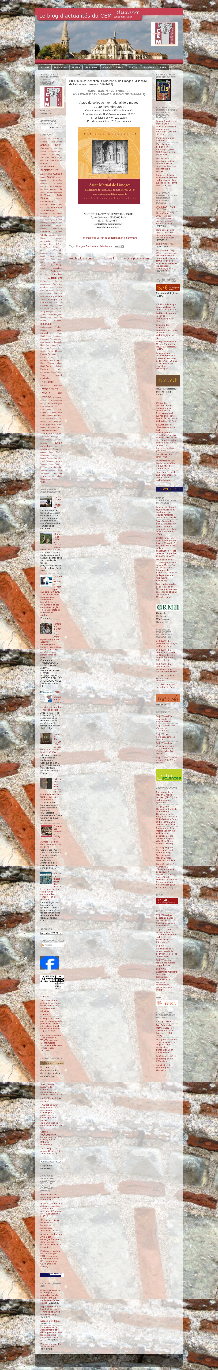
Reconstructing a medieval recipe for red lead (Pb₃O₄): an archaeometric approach (166, 797)
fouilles (56, 278)
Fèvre (42, 271)
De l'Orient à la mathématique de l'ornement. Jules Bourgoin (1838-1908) (165, 1030)
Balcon (43, 180)
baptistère (57, 180)
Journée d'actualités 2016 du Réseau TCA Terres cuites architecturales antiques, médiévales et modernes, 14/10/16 (51, 1043)
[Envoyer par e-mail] (116, 246)
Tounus (51, 464)
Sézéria (59, 452)
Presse (76, 67)
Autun (42, 177)
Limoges (80, 246)
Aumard (57, 173)
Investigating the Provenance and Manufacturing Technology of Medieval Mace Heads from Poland (166, 854)
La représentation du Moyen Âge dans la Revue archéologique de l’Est (167, 345)
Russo (43, 404)
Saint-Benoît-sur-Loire (48, 407)
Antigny (59, 155)
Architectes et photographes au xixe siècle (164, 1067)
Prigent (58, 375)
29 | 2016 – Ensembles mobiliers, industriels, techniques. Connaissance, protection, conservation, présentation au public (167, 979)
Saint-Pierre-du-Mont (49, 431)
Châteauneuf (57, 229)
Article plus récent (81, 258)
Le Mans (44, 309)
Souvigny (54, 458)
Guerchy (58, 290)
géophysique (45, 284)
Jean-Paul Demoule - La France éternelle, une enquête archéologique (166, 476)
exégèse (43, 268)
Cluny (43, 234)
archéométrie (47, 166)
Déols (48, 247)
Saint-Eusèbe (45, 410)
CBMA (59, 220)
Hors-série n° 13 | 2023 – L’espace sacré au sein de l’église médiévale (165, 234)
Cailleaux (58, 199)
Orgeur (50, 351)
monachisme (46, 333)
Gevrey (59, 287)
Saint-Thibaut (45, 440)
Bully (59, 195)
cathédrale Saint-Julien (51, 214)
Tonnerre (43, 464)
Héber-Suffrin (45, 294)
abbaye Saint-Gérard (51, 142)
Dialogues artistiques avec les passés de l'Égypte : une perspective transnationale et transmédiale (166, 1046)
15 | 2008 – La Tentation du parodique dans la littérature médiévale (166, 668)
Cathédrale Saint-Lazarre (51, 217)
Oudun (58, 351)
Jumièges (52, 299)
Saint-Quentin (47, 433)
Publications (60, 67)
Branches (44, 192)
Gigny (42, 290)
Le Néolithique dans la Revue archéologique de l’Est (166, 317)
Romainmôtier (56, 401)
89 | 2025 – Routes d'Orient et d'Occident (165, 728)
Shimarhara (44, 455)
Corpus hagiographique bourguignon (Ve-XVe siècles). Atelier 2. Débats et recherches (51, 1138)
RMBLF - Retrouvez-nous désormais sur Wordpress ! (50, 1197)
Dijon (55, 247)
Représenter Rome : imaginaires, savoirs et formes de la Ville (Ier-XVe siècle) (50, 1311)
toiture (59, 461)
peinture (44, 360)
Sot (48, 458)
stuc (60, 458)
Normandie (57, 342)
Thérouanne (50, 461)
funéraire (44, 281)
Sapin (58, 442)
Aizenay (43, 155)
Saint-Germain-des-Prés (50, 416)
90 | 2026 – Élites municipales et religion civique (165, 719)
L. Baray (44, 996)
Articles (48, 945)
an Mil (51, 155)
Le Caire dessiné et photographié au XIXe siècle (166, 1058)
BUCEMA (45, 195)
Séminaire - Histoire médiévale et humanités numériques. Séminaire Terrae (50, 1225)
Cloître (59, 232)
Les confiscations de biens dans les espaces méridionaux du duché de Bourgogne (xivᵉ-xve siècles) (167, 127)
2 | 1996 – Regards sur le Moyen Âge (166, 685)
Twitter (163, 67)
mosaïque (44, 339)
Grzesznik (50, 290)
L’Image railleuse (164, 1021)
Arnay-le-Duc (46, 174)
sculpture (45, 449)
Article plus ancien (136, 258)
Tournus (43, 470)
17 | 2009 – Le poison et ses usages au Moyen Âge (166, 643)
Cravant (59, 241)
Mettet (59, 330)
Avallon (59, 177)
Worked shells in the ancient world (50, 1345)
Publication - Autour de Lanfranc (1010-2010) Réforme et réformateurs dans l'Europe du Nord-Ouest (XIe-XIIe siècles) (50, 1259)
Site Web (133, 67)
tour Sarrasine (55, 467)
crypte (43, 244)
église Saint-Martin (54, 262)
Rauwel (43, 385)
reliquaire (58, 385)
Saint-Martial (105, 246)
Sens (51, 452)
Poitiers (59, 366)
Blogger (114, 1362)
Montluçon (58, 336)
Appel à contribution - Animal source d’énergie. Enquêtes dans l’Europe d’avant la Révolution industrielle (51, 1240)
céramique (44, 223)
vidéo (43, 476)
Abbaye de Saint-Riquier (51, 139)
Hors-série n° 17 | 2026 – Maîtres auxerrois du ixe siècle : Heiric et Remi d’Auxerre (165, 218)
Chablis (59, 223)
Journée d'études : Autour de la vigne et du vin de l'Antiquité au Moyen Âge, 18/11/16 (50, 1005)
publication (45, 378)
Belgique (53, 186)
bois (60, 189)
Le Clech (58, 306)
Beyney (52, 189)
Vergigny (52, 470)
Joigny (42, 300)
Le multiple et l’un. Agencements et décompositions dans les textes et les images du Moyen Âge (51, 1333)
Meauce (43, 330)
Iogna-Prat (56, 296)
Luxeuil (50, 315)
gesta (52, 287)
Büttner (44, 198)
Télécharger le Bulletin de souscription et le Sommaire (109, 238)
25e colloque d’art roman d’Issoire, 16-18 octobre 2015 (50, 1151)
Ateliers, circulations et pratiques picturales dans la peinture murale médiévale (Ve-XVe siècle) (50, 1296)
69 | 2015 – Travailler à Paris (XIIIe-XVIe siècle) (166, 760)
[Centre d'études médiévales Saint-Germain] (49, 969)
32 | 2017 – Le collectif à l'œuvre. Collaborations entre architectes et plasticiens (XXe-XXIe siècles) (166, 936)
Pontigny (44, 369)
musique (49, 342)
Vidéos (106, 67)
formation (57, 274)
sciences (58, 446)
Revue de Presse (51, 395)
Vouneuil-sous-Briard (48, 479)
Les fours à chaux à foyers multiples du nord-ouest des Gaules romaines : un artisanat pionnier (166, 512)
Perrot (52, 360)
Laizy (51, 306)
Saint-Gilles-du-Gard (48, 419)
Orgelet (43, 351)
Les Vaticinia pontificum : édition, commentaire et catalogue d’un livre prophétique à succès (166, 165)
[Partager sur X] (119, 246)
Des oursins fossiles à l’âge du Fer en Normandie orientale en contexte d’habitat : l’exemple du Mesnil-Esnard (166, 590)
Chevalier (45, 231)
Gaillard (58, 281)
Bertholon (44, 189)
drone (42, 250)
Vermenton (44, 473)
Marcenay (58, 321)
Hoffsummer (45, 297)
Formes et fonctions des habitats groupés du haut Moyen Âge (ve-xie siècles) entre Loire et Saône (166, 180)
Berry (59, 186)
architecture (49, 170)
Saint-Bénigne (55, 403)
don (60, 247)
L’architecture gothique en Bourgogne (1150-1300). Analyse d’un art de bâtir (166, 149)
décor (51, 244)
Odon (60, 348)
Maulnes (58, 327)
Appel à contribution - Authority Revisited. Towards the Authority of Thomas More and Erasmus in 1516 (51, 1210)
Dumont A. (45, 1014)
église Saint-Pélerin (51, 265)
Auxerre (50, 177)
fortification (45, 278)
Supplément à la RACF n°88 (164, 455)
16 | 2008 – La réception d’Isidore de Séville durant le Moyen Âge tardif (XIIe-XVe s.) (165, 655)
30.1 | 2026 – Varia (165, 207)
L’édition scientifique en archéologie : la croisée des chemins (166, 307)
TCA (42, 461)
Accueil (45, 67)
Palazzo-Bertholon (48, 354)
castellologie (46, 201)
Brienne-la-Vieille (55, 192)
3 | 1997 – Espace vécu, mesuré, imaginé (165, 678)
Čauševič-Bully (46, 220)
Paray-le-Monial (46, 357)
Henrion (57, 293)
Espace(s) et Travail (50, 1321)
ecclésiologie (56, 250)
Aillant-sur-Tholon (55, 151)
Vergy (59, 470)
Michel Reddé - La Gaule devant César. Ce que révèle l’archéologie (166, 465)
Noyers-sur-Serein (47, 348)
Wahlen (43, 482)
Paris (60, 357)
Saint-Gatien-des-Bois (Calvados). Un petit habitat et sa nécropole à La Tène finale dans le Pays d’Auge (166, 527)
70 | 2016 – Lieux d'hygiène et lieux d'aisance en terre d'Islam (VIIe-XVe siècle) (165, 748)
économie (44, 253)
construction (45, 241)
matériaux (46, 323)
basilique (43, 183)
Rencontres (91, 67)
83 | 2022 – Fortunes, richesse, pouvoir (166, 737)
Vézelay (58, 473)
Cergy (52, 223)
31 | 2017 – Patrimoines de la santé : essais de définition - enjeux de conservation (166, 951)
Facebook (149, 67)
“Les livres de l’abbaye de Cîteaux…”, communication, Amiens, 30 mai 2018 (51, 1089)
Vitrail (59, 476)
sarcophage (46, 446)
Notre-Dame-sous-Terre (50, 345)
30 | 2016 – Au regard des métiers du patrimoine (165, 962)
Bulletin (119, 67)
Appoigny (44, 157)
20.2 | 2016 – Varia (165, 244)
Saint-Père (50, 424)
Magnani (58, 315)
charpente (45, 225)
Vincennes (51, 476)
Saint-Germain (56, 413)
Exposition (57, 268)
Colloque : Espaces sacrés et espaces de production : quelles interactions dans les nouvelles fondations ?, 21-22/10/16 (51, 1025)
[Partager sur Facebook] (122, 246)
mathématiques (46, 327)
